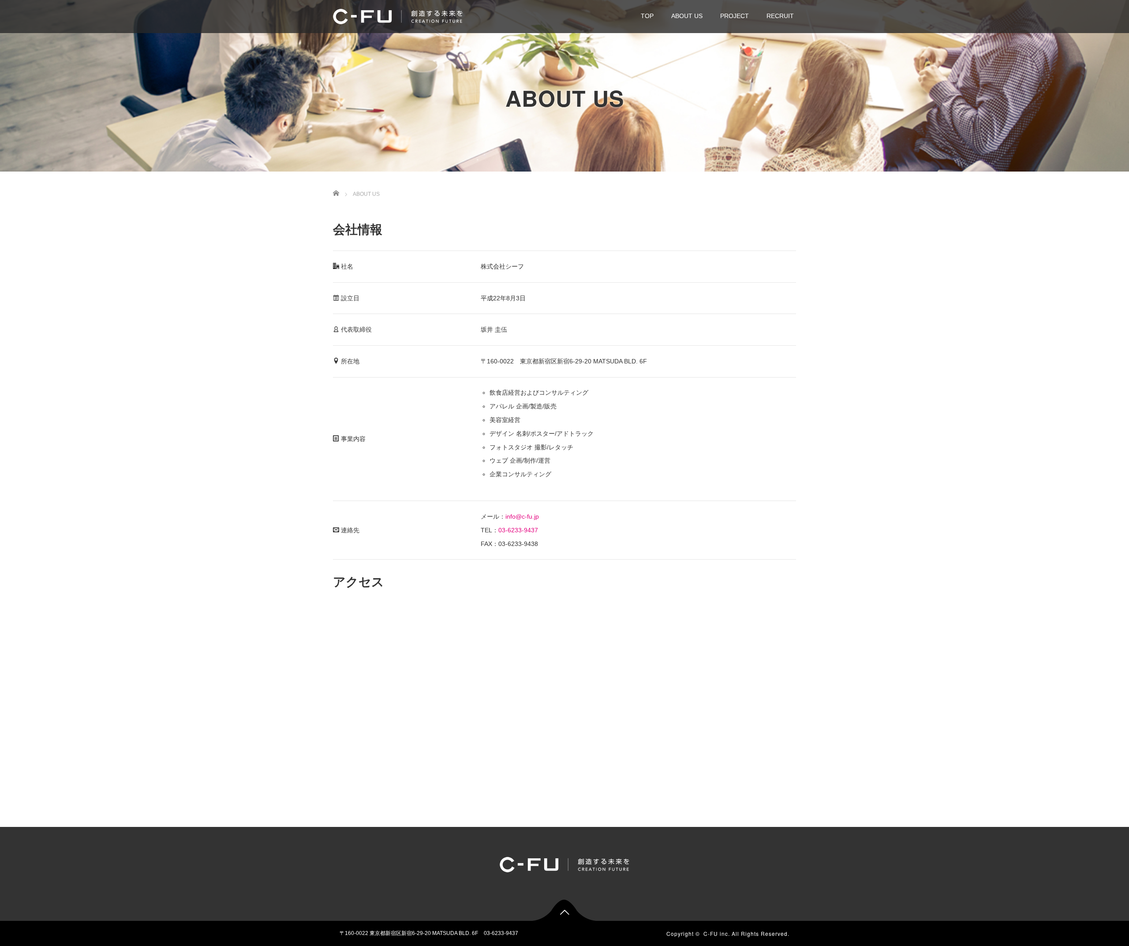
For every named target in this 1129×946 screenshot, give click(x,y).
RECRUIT (780, 15)
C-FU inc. (716, 933)
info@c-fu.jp (522, 516)
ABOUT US (687, 15)
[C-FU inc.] (398, 15)
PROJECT (734, 15)
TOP (647, 15)
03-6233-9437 (518, 530)
